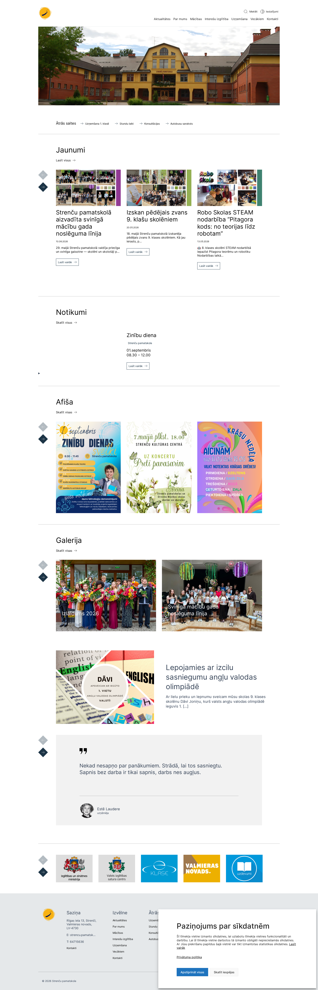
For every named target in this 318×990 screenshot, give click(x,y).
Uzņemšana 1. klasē (97, 123)
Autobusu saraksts (181, 123)
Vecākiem (257, 19)
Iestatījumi (272, 11)
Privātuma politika (189, 957)
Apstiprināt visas (192, 972)
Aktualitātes (162, 19)
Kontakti (272, 19)
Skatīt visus (64, 322)
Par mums (180, 19)
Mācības (196, 19)
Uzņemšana (239, 19)
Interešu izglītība (216, 19)
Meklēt (253, 11)
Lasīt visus (63, 160)
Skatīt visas (64, 412)
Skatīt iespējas (224, 972)
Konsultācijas (152, 123)
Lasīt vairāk (65, 262)
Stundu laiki (127, 123)
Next (39, 183)
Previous (39, 171)
